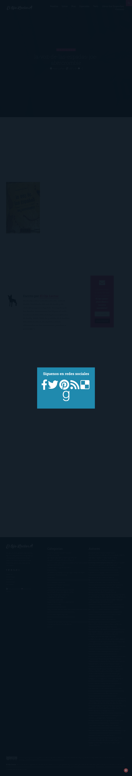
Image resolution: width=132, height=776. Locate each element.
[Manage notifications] (126, 770)
